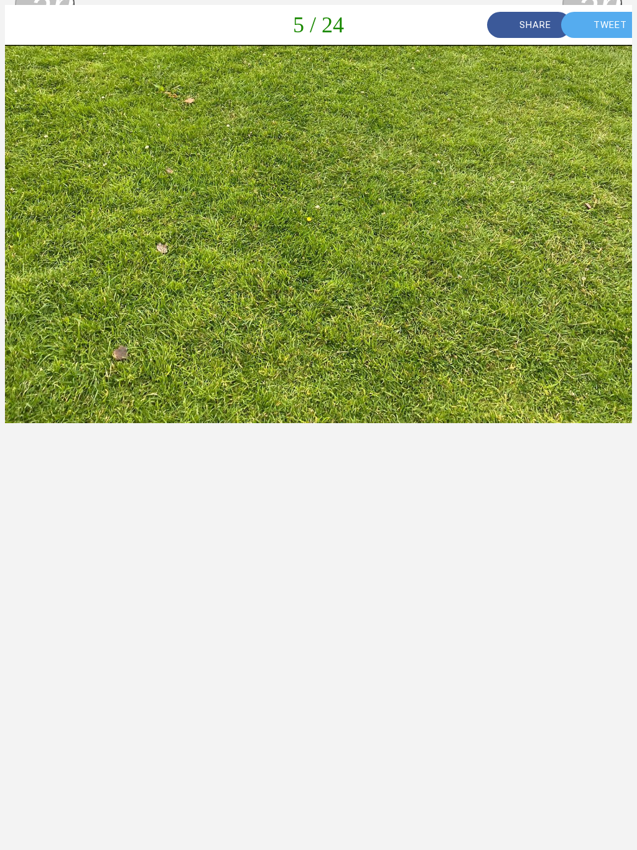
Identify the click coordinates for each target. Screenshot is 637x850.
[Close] (24, 24)
